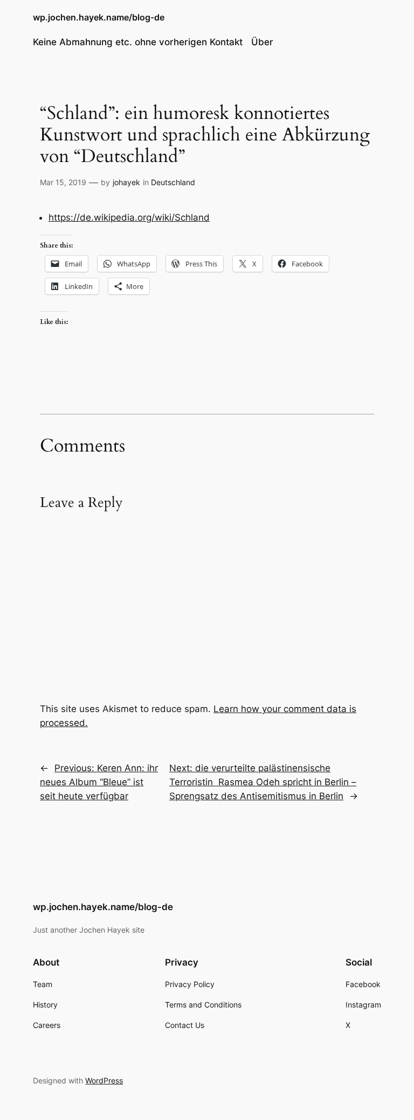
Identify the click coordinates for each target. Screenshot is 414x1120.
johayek (126, 182)
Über (262, 42)
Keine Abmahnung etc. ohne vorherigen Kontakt (138, 42)
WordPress (104, 1080)
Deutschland (173, 182)
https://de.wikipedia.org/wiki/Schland (129, 217)
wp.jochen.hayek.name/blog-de (98, 17)
